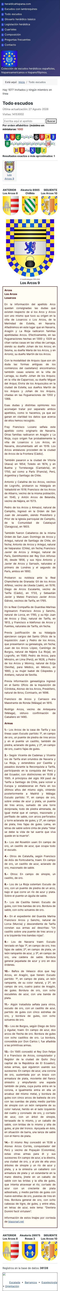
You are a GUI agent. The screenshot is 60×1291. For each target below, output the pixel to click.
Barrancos (31, 1282)
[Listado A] (7, 137)
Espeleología (49, 1282)
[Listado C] (18, 137)
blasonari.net (16, 1221)
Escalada (14, 1282)
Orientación (12, 1286)
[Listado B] (12, 137)
